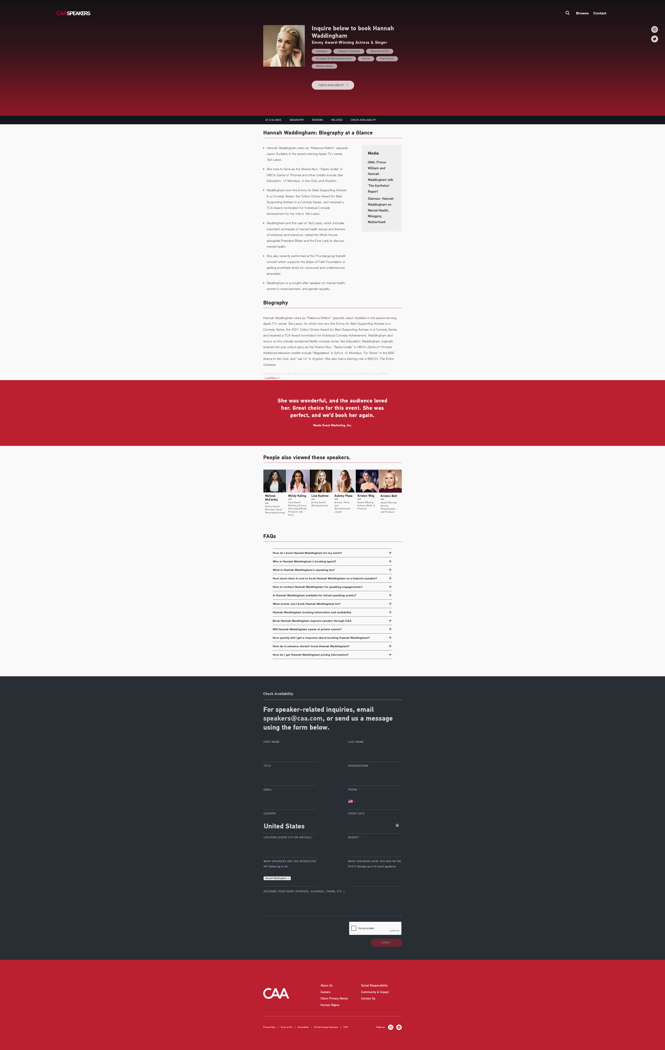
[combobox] (290, 825)
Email (268, 789)
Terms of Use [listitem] (286, 1027)
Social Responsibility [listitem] (374, 985)
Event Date (356, 813)
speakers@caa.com (293, 718)
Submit (385, 942)
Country (270, 813)
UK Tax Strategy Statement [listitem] (326, 1027)
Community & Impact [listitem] (375, 992)
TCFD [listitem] (345, 1027)
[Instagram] (654, 29)
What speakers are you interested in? (290, 864)
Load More (271, 378)
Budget (353, 837)
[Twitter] (654, 38)
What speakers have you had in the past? (374, 864)
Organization (358, 766)
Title (267, 766)
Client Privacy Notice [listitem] (334, 998)
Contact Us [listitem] (368, 998)
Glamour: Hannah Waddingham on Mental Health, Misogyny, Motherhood (381, 210)
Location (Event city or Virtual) (288, 837)
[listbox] (374, 849)
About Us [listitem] (326, 985)
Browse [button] (582, 13)
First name (272, 742)
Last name (356, 742)
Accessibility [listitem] (303, 1027)
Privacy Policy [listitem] (269, 1027)
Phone (353, 789)
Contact (599, 13)
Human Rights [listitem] (330, 1005)
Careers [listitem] (326, 992)
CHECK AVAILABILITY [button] (331, 85)
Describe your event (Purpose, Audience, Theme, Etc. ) (304, 891)
